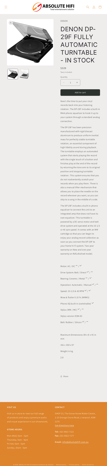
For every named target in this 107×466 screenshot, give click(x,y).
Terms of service (88, 465)
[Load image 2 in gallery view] (24, 74)
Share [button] (65, 376)
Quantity (63, 77)
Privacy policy (74, 465)
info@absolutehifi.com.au (75, 442)
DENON (64, 20)
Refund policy (61, 465)
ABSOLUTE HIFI (24, 465)
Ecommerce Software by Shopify (42, 465)
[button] (6, 7)
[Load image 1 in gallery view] (13, 74)
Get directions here (64, 425)
